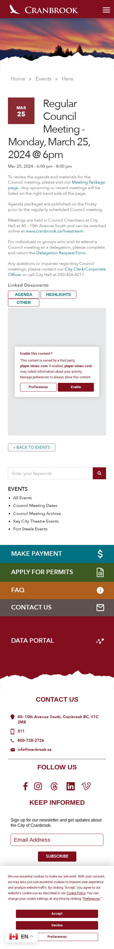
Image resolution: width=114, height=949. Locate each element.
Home (18, 78)
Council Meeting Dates (35, 506)
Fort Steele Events (30, 529)
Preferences (57, 937)
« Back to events (32, 447)
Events (43, 78)
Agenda (23, 294)
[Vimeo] (86, 786)
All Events (22, 498)
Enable (76, 387)
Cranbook (43, 9)
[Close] (106, 9)
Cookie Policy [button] (76, 893)
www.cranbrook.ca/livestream (54, 231)
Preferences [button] (91, 899)
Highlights (58, 294)
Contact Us (57, 699)
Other (24, 302)
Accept (57, 914)
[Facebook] (25, 786)
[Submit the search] (99, 473)
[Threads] (54, 786)
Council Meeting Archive (37, 513)
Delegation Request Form (61, 253)
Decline (57, 925)
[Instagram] (38, 786)
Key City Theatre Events (36, 521)
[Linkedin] (71, 786)
